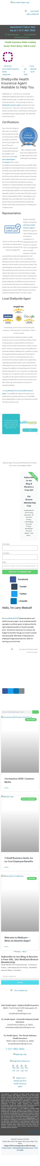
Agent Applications (34, 1131)
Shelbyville (6, 74)
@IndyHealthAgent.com (25, 1027)
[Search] (35, 712)
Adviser (6, 66)
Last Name (5, 553)
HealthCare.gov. (31, 1118)
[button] (3, 29)
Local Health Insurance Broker (10, 70)
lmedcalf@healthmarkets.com (23, 1148)
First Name (5, 544)
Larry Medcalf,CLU (11, 618)
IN (10, 66)
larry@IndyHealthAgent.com (20, 1013)
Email (4, 562)
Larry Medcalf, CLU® (33, 69)
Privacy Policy (6, 1148)
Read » (6, 788)
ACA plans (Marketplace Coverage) (9, 159)
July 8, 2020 (26, 71)
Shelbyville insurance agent (11, 105)
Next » (24, 951)
